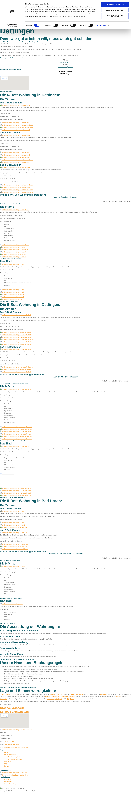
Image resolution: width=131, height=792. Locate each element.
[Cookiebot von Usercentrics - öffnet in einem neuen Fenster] (12, 25)
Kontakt (6, 766)
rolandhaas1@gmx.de (12, 744)
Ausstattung (8, 761)
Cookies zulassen (115, 4)
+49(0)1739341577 (65, 62)
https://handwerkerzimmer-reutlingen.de (16, 747)
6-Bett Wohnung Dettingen (15, 757)
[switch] (55, 25)
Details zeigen (101, 25)
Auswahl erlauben (115, 10)
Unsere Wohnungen (10, 754)
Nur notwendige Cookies (115, 16)
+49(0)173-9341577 (9, 741)
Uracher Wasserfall (13, 707)
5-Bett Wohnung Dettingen (15, 759)
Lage (5, 764)
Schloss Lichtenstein (14, 711)
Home (6, 752)
